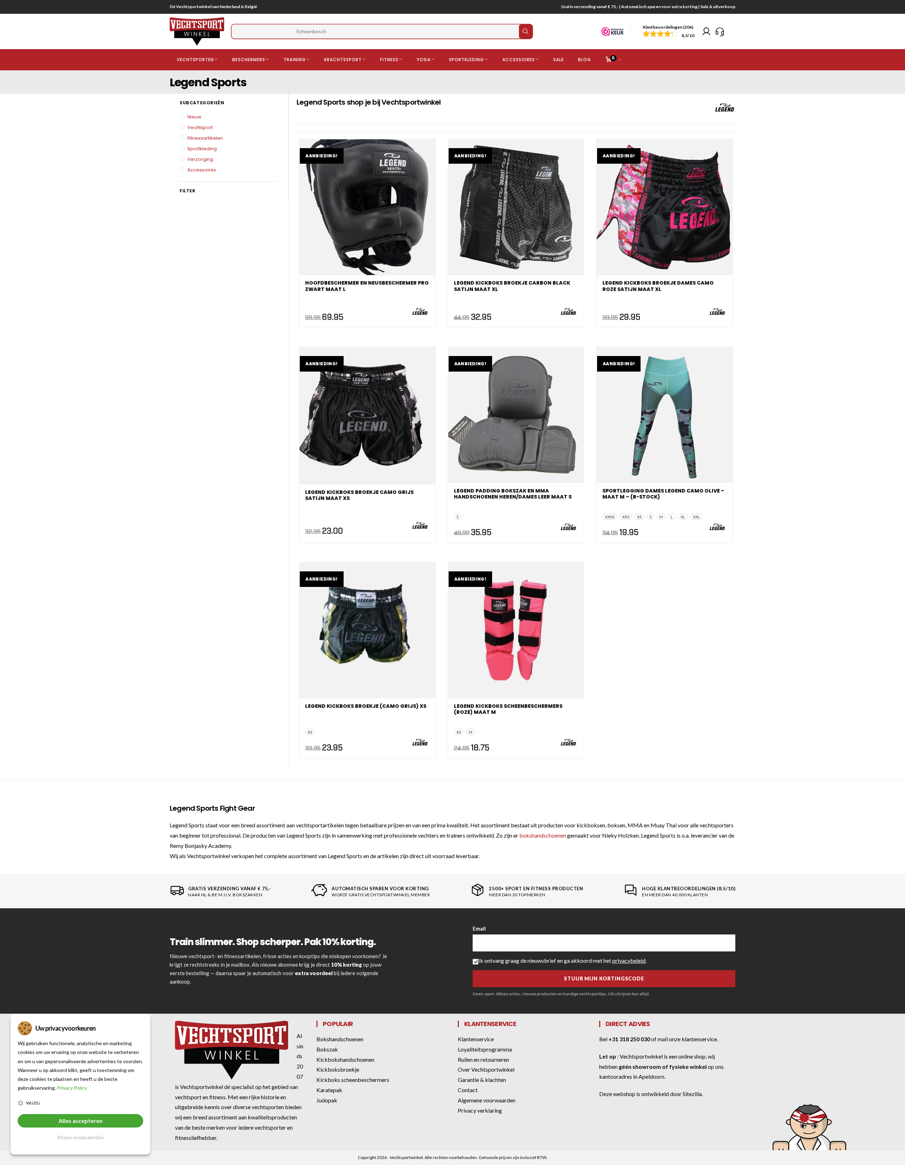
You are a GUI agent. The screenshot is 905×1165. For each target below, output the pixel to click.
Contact (468, 1090)
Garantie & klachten (482, 1079)
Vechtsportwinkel (641, 1056)
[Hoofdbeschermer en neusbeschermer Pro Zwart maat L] (367, 207)
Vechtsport (200, 127)
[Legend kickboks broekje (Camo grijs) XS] (367, 630)
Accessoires (201, 170)
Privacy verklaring (480, 1110)
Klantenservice (476, 1039)
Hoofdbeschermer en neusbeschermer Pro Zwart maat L (367, 286)
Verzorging (200, 159)
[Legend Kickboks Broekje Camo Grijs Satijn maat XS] (367, 415)
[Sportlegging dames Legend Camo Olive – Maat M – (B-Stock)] (664, 415)
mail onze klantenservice (687, 1039)
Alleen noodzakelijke (80, 1137)
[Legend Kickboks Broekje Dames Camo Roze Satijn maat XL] (664, 207)
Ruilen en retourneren (483, 1059)
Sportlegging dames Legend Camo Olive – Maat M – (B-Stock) (663, 494)
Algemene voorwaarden (486, 1100)
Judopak (326, 1100)
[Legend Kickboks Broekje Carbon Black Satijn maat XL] (516, 207)
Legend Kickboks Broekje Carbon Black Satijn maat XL (512, 286)
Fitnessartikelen (205, 138)
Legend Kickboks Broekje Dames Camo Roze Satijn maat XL (658, 286)
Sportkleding (202, 148)
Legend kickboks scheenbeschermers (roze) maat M (508, 709)
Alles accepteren (81, 1120)
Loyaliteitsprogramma (485, 1049)
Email (479, 928)
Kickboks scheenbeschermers (352, 1079)
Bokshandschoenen (339, 1039)
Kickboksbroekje (337, 1069)
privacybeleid (629, 960)
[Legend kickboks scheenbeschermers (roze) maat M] (516, 630)
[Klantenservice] (720, 31)
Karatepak (329, 1090)
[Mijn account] (706, 31)
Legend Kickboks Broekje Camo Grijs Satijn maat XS (359, 495)
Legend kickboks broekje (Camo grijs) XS (365, 706)
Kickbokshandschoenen (345, 1059)
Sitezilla (692, 1093)
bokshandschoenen (542, 835)
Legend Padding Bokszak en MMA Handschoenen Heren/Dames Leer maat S (513, 494)
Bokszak (327, 1049)
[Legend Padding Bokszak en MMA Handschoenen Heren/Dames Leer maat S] (516, 415)
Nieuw (194, 116)
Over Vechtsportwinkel (486, 1069)
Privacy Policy (72, 1088)
